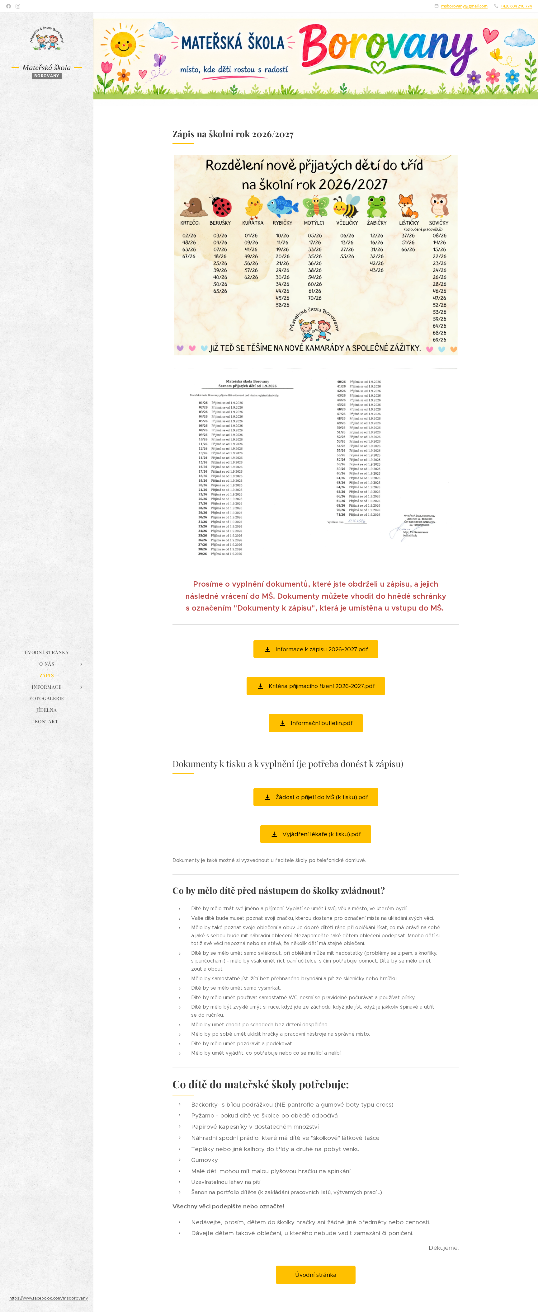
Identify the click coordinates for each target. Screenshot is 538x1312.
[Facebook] (8, 6)
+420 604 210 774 (516, 6)
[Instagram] (18, 6)
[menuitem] (47, 652)
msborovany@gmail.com (464, 6)
